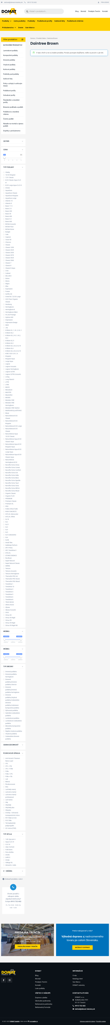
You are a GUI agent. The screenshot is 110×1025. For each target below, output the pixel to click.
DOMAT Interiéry (15, 1021)
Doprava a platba (41, 998)
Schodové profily (9, 95)
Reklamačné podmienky (43, 1004)
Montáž (83, 11)
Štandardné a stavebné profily (11, 101)
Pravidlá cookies (101, 1021)
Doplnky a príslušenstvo (11, 131)
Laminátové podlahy (10, 51)
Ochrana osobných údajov (87, 1021)
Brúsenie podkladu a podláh (13, 107)
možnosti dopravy (82, 947)
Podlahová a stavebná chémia (11, 113)
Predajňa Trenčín (94, 11)
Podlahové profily (9, 91)
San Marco (76, 982)
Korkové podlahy (9, 69)
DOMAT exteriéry (79, 985)
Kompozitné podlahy (10, 55)
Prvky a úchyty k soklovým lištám (12, 85)
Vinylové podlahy (9, 65)
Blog (77, 11)
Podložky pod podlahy (11, 74)
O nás (75, 975)
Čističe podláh (8, 119)
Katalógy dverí (78, 979)
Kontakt (105, 11)
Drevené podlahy (9, 60)
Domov (32, 38)
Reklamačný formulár (42, 1007)
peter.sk (34, 1021)
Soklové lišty (7, 79)
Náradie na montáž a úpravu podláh (13, 125)
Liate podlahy (40, 988)
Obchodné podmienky (43, 1001)
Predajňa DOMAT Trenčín (27, 946)
